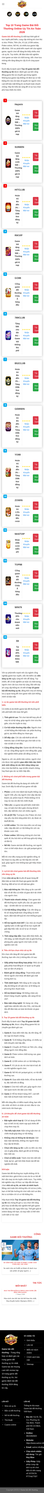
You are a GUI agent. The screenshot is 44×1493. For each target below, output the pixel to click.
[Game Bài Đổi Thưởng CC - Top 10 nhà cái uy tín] (22, 4)
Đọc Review (36, 126)
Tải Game (36, 114)
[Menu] (3, 4)
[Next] (39, 1259)
